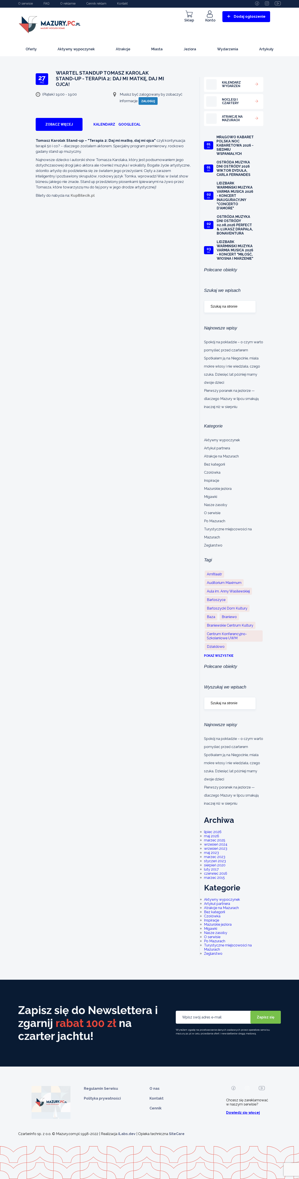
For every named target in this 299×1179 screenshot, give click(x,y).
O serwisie (25, 3)
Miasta (157, 49)
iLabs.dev (126, 1134)
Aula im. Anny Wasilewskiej (228, 591)
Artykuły (266, 49)
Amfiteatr (214, 574)
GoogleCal (129, 124)
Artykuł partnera (217, 448)
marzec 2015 (214, 878)
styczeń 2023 (215, 861)
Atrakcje (123, 49)
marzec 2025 (214, 840)
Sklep (189, 20)
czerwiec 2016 (215, 873)
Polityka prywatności (102, 1098)
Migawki (210, 497)
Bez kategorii (214, 464)
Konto (210, 20)
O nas (155, 1088)
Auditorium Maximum (224, 583)
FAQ (46, 3)
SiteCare (177, 1134)
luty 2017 (211, 869)
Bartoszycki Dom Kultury (227, 608)
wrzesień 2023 (215, 848)
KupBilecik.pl (83, 195)
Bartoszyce (216, 600)
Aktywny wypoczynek (76, 49)
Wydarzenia (227, 49)
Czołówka (212, 472)
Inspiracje (211, 480)
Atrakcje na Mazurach (221, 456)
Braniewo (229, 617)
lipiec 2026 (213, 832)
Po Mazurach (214, 521)
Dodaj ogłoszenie (250, 16)
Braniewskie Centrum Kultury (230, 625)
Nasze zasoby (215, 505)
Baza (211, 617)
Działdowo (216, 647)
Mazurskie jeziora (218, 489)
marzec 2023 (214, 857)
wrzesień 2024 (215, 844)
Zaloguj (148, 101)
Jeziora (190, 49)
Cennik (156, 1108)
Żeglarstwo (213, 545)
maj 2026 (211, 836)
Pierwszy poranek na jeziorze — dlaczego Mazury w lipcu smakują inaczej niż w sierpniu (231, 399)
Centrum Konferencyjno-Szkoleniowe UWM (227, 636)
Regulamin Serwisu (101, 1088)
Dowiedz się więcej (243, 1113)
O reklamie (68, 3)
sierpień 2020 (214, 865)
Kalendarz (104, 124)
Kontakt (122, 3)
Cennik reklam (96, 3)
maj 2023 (211, 853)
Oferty (31, 49)
